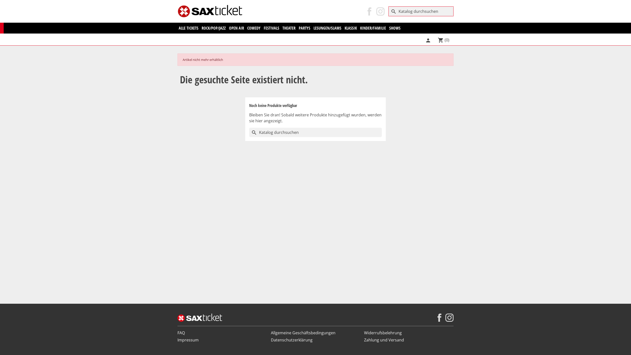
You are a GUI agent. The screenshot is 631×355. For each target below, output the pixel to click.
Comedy (254, 28)
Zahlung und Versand (384, 340)
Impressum (188, 340)
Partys (304, 28)
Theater (289, 28)
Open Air (236, 28)
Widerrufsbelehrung (383, 333)
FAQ (181, 333)
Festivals (271, 28)
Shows (395, 28)
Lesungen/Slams (327, 28)
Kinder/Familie (373, 28)
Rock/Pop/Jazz (214, 28)
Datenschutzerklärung (292, 340)
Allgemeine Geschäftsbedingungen (303, 333)
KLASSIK (351, 28)
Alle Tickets (188, 28)
